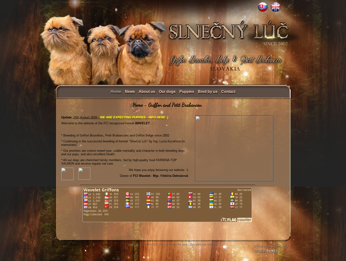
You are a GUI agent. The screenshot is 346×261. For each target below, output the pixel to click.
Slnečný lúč (148, 244)
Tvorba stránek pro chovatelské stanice (188, 244)
